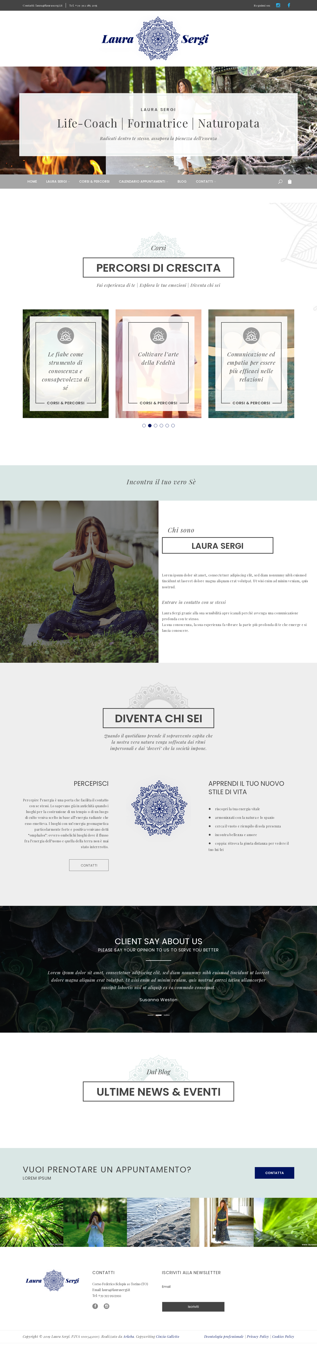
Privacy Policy (258, 1336)
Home (32, 181)
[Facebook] (289, 5)
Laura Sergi (56, 181)
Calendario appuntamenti (142, 181)
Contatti (204, 181)
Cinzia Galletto (167, 1336)
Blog (182, 181)
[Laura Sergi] (158, 38)
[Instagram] (278, 5)
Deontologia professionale (224, 1336)
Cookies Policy (283, 1336)
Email (166, 1286)
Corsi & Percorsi (94, 181)
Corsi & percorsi (65, 403)
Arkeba (128, 1336)
